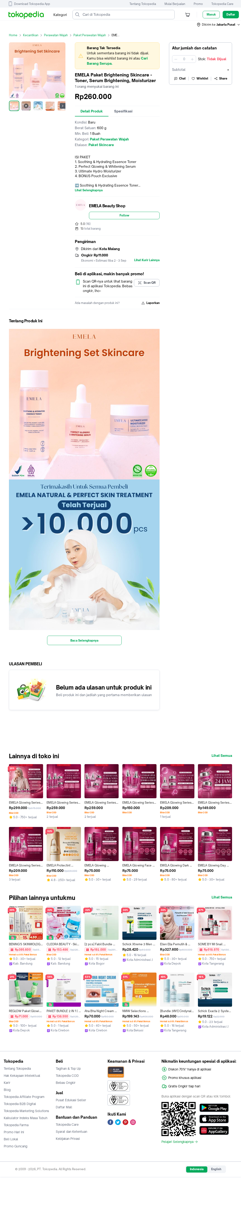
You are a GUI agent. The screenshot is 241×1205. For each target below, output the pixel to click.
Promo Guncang (15, 1146)
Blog (7, 1090)
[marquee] (117, 55)
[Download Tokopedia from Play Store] (214, 1108)
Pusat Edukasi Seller (71, 1100)
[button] (218, 24)
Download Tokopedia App (32, 4)
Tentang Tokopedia (142, 4)
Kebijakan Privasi (68, 1139)
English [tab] (216, 1169)
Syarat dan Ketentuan (71, 1131)
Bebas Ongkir (66, 1083)
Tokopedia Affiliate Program (24, 1097)
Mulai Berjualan (175, 4)
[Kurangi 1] (176, 59)
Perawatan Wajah (56, 35)
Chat (182, 78)
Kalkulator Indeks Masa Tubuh (26, 1118)
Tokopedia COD (67, 1075)
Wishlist (202, 78)
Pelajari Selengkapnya (177, 1142)
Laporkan (153, 303)
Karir (7, 1083)
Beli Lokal (11, 1139)
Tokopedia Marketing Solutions (26, 1111)
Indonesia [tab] (197, 1169)
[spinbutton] (184, 59)
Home (13, 35)
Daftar (230, 14)
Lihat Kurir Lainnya (147, 260)
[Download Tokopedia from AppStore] (214, 1119)
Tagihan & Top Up (68, 1068)
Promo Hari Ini (14, 1132)
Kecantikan (30, 35)
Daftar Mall (64, 1107)
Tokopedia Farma (16, 1125)
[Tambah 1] (192, 59)
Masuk (211, 14)
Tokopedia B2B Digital (20, 1104)
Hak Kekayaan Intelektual (22, 1075)
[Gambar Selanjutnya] (62, 106)
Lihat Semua (222, 756)
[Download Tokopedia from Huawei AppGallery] (214, 1130)
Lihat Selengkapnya (89, 190)
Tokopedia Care (222, 4)
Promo (198, 4)
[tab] (91, 111)
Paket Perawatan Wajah (89, 35)
